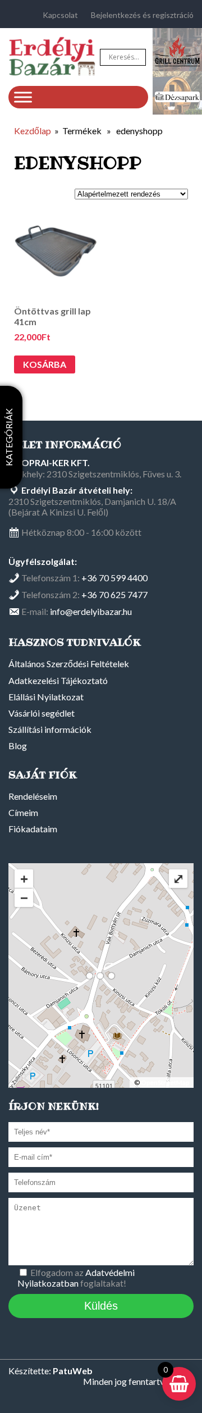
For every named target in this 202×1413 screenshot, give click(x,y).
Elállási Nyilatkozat (46, 696)
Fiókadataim (32, 828)
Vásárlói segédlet (41, 713)
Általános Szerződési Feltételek (68, 663)
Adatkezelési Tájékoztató (58, 680)
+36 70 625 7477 (114, 594)
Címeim (23, 812)
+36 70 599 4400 (114, 577)
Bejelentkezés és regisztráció (142, 15)
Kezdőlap (32, 130)
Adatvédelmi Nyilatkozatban (76, 1277)
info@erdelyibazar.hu (91, 611)
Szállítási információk (49, 729)
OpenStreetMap (165, 1082)
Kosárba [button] (44, 364)
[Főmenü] (23, 97)
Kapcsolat (60, 15)
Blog (17, 745)
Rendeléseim (32, 796)
